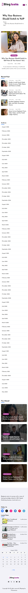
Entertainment (7, 474)
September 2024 (6, 200)
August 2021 (5, 351)
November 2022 (6, 290)
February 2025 (6, 180)
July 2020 (4, 383)
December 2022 (6, 286)
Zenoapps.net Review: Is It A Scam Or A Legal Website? (13, 528)
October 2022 (6, 294)
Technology (14, 55)
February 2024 (6, 228)
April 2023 (5, 269)
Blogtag (22, 588)
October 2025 (6, 147)
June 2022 (5, 310)
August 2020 (5, 379)
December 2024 (6, 188)
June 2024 (5, 212)
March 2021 (5, 367)
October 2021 (5, 343)
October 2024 (6, 196)
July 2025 (4, 159)
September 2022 (6, 298)
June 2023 (4, 261)
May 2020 (5, 391)
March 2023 (5, 273)
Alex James (11, 80)
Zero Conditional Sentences (12, 520)
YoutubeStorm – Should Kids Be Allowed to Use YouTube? (11, 537)
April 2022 (5, 318)
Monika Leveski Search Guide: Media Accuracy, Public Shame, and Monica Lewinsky (17, 84)
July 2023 (4, 257)
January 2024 (5, 233)
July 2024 (4, 208)
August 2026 (5, 127)
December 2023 (6, 237)
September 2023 (6, 249)
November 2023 (6, 241)
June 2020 (5, 387)
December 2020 (6, 375)
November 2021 (6, 339)
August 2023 (5, 253)
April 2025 (5, 171)
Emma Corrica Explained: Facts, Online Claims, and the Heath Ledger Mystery (17, 113)
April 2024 (5, 220)
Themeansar (14, 590)
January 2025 (5, 184)
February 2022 (6, 326)
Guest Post (10, 63)
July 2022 (4, 306)
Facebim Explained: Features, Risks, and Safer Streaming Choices (17, 103)
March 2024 (5, 224)
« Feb (13, 570)
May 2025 (5, 167)
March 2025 (5, 175)
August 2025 (5, 155)
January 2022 (5, 330)
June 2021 (4, 359)
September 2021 (6, 347)
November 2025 (6, 143)
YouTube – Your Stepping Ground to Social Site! (13, 545)
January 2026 (5, 135)
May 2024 (5, 216)
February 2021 (6, 371)
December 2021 (6, 334)
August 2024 (5, 204)
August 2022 (5, 302)
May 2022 (5, 314)
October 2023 (6, 245)
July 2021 (4, 355)
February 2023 (6, 277)
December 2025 (6, 139)
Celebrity (6, 414)
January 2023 (5, 281)
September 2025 (6, 151)
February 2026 (6, 131)
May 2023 (4, 265)
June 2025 (5, 163)
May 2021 (4, 363)
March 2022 (5, 322)
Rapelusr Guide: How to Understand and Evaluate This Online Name (17, 93)
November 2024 (6, 192)
